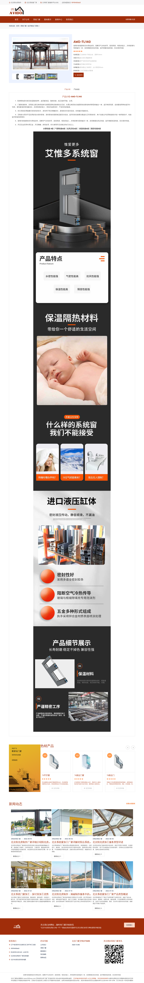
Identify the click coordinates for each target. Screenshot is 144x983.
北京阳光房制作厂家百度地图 (20, 956)
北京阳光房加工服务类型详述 (108, 842)
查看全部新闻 (130, 803)
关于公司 (25, 19)
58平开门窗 (111, 775)
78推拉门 (78, 775)
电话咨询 (79, 75)
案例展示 (47, 19)
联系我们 (69, 19)
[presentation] (18, 54)
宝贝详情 (56, 788)
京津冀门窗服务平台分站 (50, 2)
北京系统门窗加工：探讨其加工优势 (30, 894)
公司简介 (43, 945)
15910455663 (15, 948)
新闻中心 (58, 19)
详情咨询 (14, 760)
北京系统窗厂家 (32, 2)
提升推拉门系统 (33, 26)
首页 (16, 19)
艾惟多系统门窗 (16, 839)
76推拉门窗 (47, 775)
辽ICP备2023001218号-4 (81, 978)
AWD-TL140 (76, 945)
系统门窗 (36, 19)
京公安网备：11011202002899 (98, 978)
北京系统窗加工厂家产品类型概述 (110, 894)
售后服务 (43, 954)
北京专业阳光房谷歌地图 (18, 959)
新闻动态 (43, 957)
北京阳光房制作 (16, 2)
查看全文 (16, 856)
